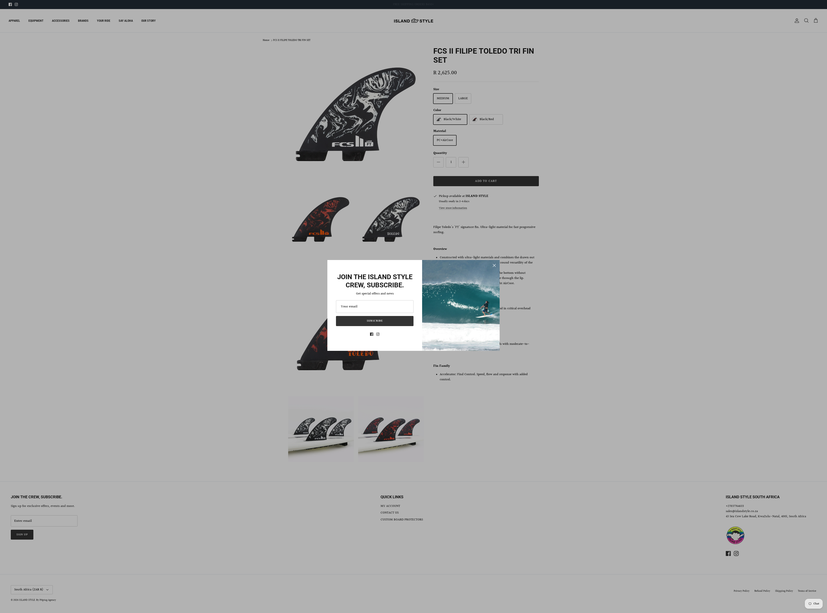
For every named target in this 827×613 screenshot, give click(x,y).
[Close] (494, 265)
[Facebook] (371, 334)
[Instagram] (377, 334)
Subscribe (374, 321)
